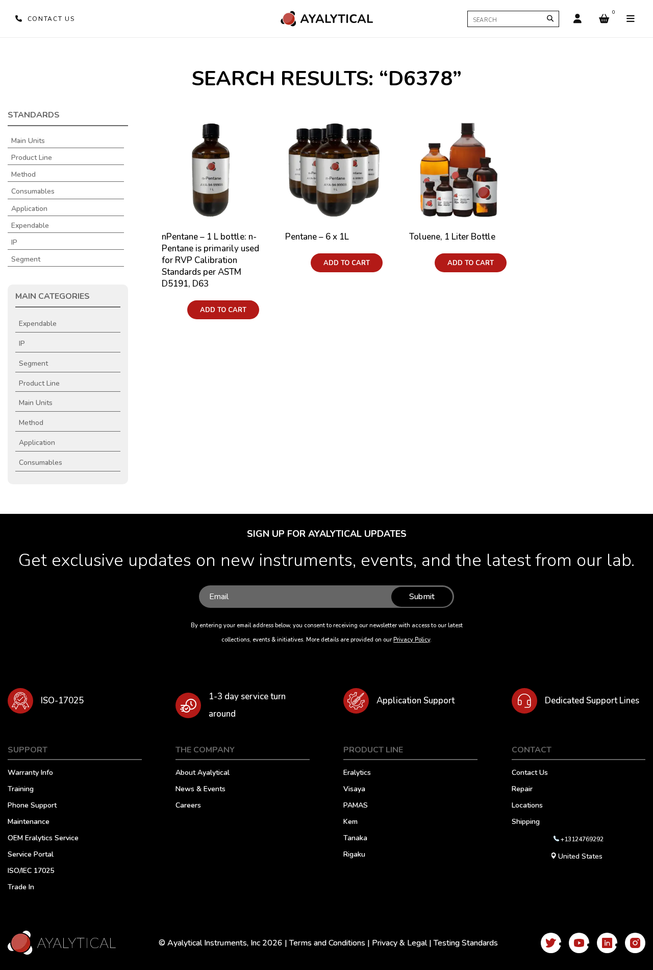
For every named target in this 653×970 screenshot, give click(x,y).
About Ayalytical (202, 773)
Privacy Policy (411, 640)
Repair (522, 790)
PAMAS (355, 806)
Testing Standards (466, 943)
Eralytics (357, 773)
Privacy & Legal (399, 943)
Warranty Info (30, 773)
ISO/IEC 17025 (31, 871)
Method (23, 174)
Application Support (415, 700)
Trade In (21, 888)
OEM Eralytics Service (43, 839)
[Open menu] (630, 19)
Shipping (526, 822)
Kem (350, 822)
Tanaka (355, 839)
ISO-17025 (62, 700)
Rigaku (354, 855)
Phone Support (32, 806)
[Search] (550, 18)
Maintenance (28, 822)
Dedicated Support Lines (592, 700)
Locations (527, 806)
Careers (188, 806)
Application (29, 209)
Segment (25, 259)
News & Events (200, 790)
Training (21, 790)
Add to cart (223, 310)
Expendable (30, 225)
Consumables (33, 191)
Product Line (31, 157)
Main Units (28, 141)
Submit (422, 596)
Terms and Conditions (327, 943)
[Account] (577, 19)
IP (14, 242)
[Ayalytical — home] (326, 18)
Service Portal (31, 855)
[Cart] (604, 19)
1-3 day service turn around (247, 705)
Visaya (354, 790)
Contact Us (530, 773)
